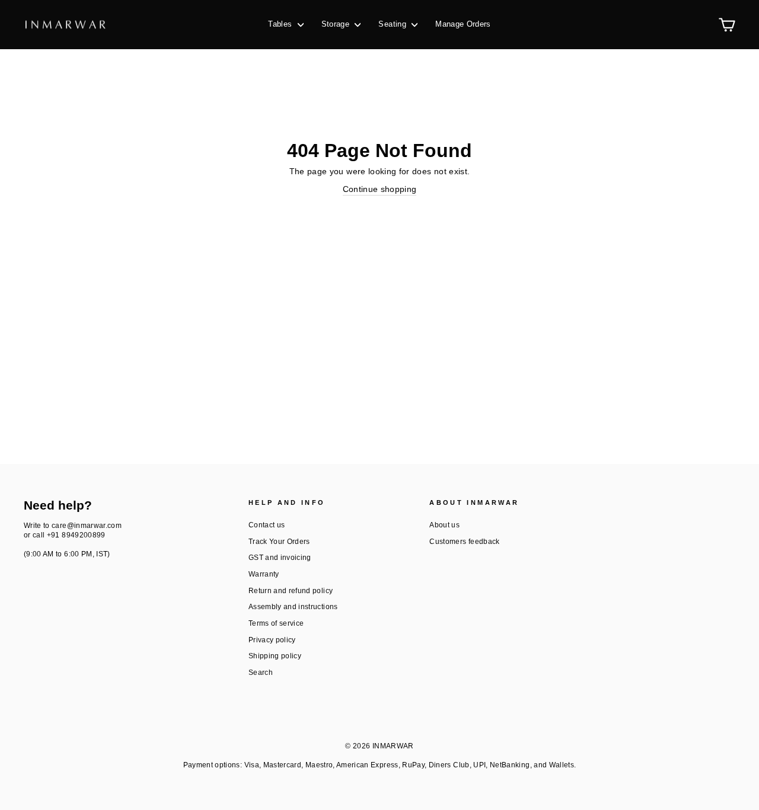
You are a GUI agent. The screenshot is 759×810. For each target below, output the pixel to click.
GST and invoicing (279, 557)
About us (444, 525)
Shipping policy (274, 656)
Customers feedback (464, 541)
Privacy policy (272, 640)
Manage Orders (463, 24)
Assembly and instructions (293, 607)
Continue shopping (380, 189)
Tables (281, 24)
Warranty (263, 574)
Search (260, 672)
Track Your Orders (279, 541)
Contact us (266, 525)
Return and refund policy (290, 591)
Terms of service (276, 623)
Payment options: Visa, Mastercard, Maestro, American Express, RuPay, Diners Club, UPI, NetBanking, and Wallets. (379, 765)
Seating (393, 24)
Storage (336, 24)
